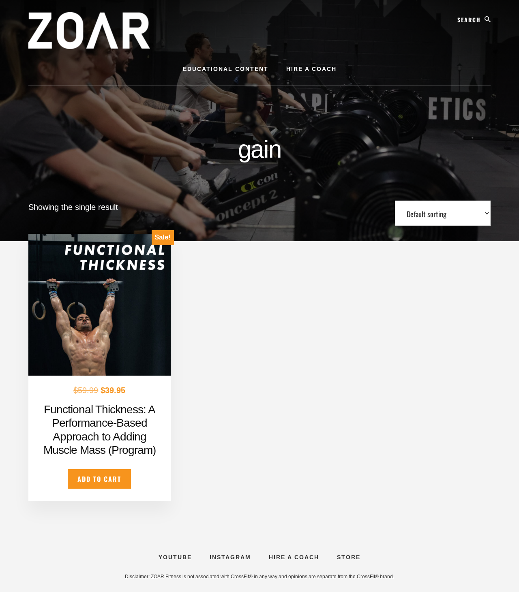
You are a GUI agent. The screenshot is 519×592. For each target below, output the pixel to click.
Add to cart (99, 479)
